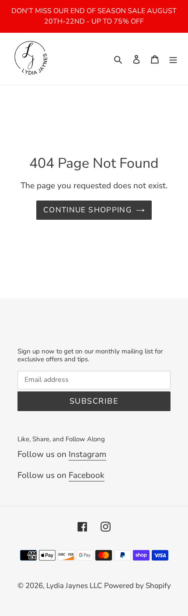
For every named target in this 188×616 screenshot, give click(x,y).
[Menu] (173, 59)
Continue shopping (87, 210)
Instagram (87, 454)
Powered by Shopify (137, 586)
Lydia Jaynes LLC (74, 586)
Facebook (86, 475)
